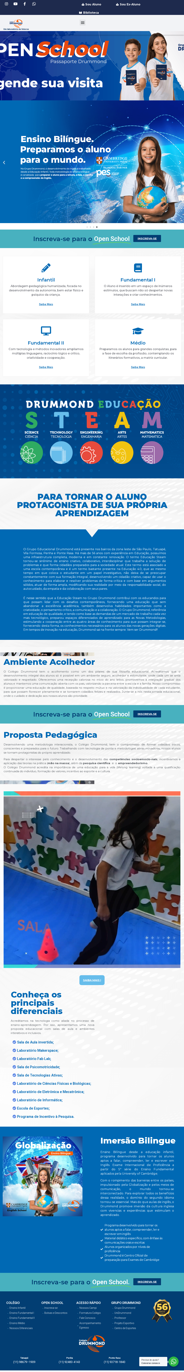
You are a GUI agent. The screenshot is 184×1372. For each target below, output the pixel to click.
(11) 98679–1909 (24, 1362)
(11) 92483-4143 (69, 1362)
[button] (83, 23)
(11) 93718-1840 (114, 1362)
